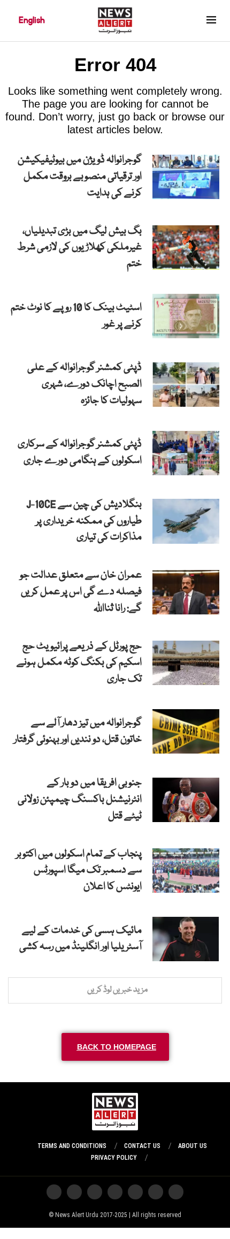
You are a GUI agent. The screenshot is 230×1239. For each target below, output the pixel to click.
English (32, 20)
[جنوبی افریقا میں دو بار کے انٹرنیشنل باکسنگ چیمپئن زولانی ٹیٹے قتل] (185, 800)
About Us (192, 1146)
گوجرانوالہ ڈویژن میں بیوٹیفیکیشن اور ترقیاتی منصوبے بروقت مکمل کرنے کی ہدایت (80, 176)
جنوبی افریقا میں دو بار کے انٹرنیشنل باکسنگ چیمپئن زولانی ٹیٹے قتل (80, 799)
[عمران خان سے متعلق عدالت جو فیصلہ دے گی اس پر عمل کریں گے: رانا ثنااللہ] (185, 592)
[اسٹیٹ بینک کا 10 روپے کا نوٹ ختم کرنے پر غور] (185, 316)
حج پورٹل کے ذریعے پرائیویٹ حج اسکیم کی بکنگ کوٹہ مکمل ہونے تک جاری (79, 663)
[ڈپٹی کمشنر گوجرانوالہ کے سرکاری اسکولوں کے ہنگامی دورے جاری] (185, 453)
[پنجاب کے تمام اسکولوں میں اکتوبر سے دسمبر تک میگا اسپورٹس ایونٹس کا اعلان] (185, 870)
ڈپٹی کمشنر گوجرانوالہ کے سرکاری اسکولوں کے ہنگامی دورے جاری (80, 452)
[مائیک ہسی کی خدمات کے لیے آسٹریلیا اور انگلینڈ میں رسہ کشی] (185, 939)
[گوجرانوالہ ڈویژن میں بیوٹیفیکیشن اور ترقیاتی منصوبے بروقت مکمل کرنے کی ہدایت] (185, 177)
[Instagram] (175, 1191)
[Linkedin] (54, 1191)
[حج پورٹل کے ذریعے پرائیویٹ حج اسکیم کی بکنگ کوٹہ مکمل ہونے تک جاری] (185, 663)
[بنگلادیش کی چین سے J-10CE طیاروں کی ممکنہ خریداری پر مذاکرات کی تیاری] (185, 521)
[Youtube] (115, 1191)
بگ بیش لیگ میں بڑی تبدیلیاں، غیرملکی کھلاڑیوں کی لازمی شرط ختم (79, 247)
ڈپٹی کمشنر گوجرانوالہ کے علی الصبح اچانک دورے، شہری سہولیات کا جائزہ (84, 384)
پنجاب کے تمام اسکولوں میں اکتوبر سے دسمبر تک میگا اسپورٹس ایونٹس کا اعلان (79, 870)
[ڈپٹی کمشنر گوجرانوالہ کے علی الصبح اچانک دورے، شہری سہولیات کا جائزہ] (185, 384)
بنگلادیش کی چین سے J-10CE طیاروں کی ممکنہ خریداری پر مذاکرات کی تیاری (84, 521)
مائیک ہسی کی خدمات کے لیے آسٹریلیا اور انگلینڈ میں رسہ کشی (80, 939)
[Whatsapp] (135, 1191)
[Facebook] (74, 1191)
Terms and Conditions (71, 1146)
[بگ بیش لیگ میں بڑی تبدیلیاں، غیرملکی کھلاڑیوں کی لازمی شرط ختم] (185, 247)
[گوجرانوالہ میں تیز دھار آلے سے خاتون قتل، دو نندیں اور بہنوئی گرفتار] (185, 731)
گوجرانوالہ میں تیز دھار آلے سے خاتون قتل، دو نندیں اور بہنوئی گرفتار (78, 731)
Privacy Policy (114, 1157)
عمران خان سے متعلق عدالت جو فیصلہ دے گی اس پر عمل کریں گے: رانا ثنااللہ (81, 592)
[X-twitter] (155, 1191)
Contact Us (142, 1146)
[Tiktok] (94, 1191)
